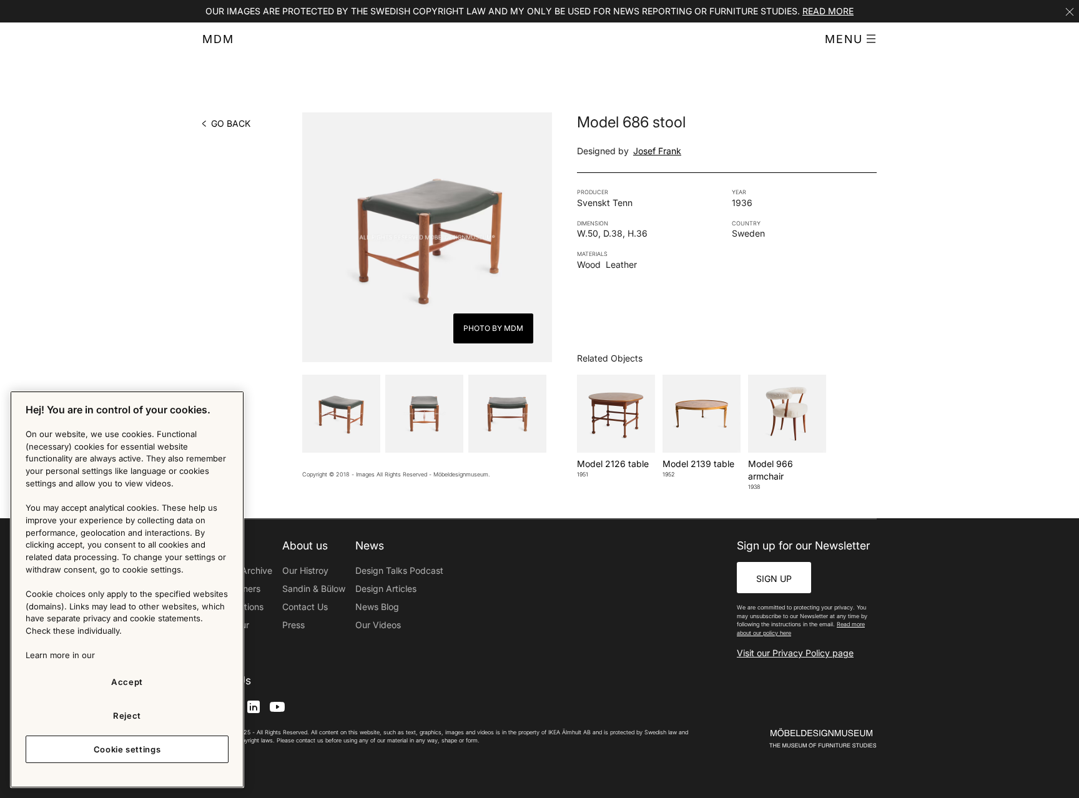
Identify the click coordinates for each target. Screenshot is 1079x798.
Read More (828, 11)
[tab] (341, 414)
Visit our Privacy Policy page (795, 653)
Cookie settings (127, 749)
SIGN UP (774, 578)
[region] (127, 589)
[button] (851, 39)
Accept (127, 682)
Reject (127, 716)
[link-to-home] (801, 738)
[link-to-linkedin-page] (253, 705)
